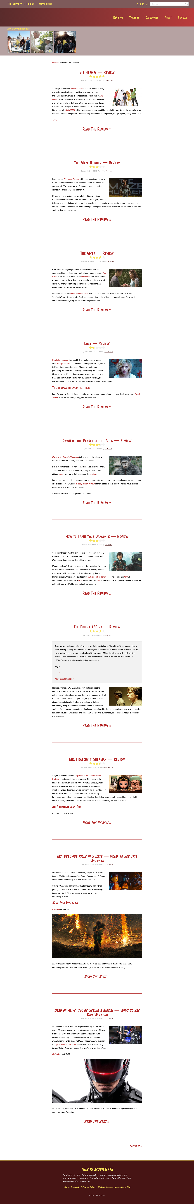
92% (126, 576)
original (93, 473)
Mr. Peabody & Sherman (97, 759)
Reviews (118, 17)
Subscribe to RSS (122, 1187)
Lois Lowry (86, 276)
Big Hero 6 (97, 72)
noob (61, 473)
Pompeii (56, 909)
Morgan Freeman (64, 363)
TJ (59, 672)
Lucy (97, 343)
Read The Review (95, 129)
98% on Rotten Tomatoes (99, 576)
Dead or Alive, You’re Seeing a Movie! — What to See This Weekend (97, 1012)
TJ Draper (110, 80)
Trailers (134, 17)
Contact (182, 17)
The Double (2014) (97, 627)
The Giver (96, 253)
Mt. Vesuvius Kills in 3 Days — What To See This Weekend (97, 858)
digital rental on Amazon (65, 1044)
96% (80, 580)
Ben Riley (108, 635)
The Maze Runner (97, 162)
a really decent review (85, 483)
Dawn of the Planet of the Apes (97, 440)
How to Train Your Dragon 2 (97, 536)
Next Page (134, 1146)
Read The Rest (95, 977)
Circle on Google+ (106, 1187)
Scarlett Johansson (60, 359)
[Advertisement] (150, 54)
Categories (152, 17)
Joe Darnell (109, 171)
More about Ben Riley (64, 678)
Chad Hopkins (108, 767)
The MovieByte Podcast (22, 4)
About (168, 17)
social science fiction (79, 293)
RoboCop (56, 1054)
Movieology (45, 4)
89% (98, 580)
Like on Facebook (71, 1187)
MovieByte (37, 17)
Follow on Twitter (88, 1187)
